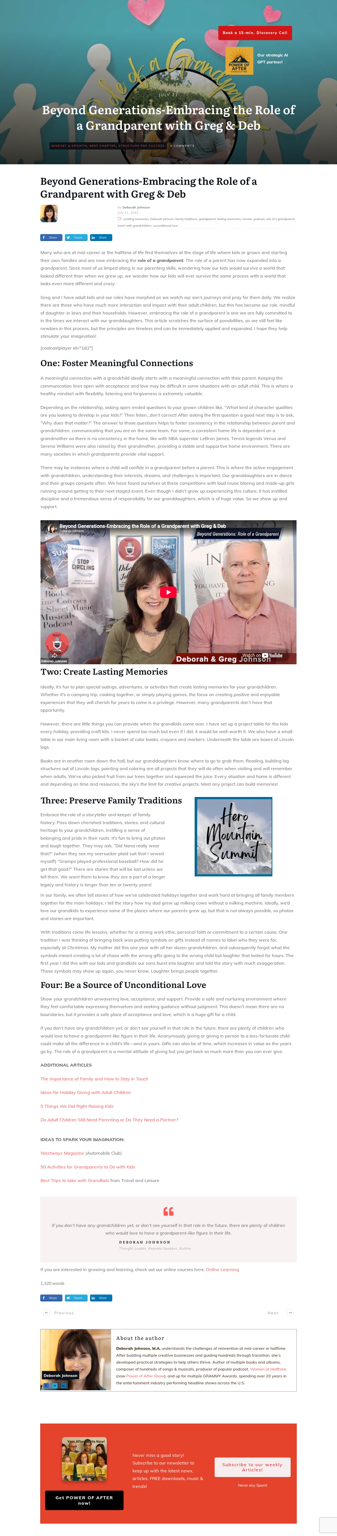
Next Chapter (103, 146)
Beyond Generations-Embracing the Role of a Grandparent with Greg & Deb (148, 187)
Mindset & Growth (69, 146)
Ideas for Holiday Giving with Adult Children (85, 1092)
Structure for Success (141, 146)
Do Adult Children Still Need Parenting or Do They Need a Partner (108, 1120)
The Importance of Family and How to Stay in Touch (94, 1079)
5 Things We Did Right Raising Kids (76, 1106)
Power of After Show (145, 1375)
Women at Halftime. (268, 1369)
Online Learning (222, 1269)
